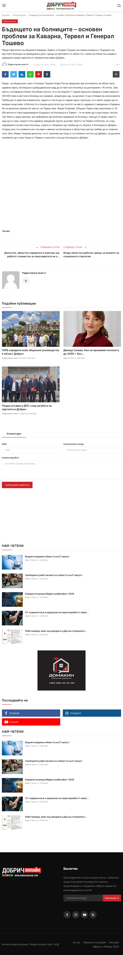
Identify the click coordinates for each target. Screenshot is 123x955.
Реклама (114, 942)
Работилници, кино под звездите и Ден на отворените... (56, 631)
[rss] (93, 914)
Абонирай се (112, 897)
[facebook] (67, 914)
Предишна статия (49, 247)
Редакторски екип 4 (34, 272)
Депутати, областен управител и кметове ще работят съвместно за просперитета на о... (31, 254)
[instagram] (75, 914)
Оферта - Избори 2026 (106, 946)
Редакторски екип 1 (10, 358)
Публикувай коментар (17, 484)
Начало (5, 15)
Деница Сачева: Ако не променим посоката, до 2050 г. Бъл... (91, 352)
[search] (119, 5)
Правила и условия (94, 942)
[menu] (4, 5)
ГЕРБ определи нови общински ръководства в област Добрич (30, 352)
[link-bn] (61, 670)
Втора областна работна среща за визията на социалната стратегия (91, 254)
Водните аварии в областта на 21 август (47, 556)
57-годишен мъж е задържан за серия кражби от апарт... (57, 612)
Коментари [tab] (14, 433)
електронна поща (73, 443)
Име (4, 443)
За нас (76, 942)
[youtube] (84, 914)
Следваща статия (73, 247)
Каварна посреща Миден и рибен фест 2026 (49, 593)
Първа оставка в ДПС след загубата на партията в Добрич (27, 407)
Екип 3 (66, 358)
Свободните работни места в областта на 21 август (53, 575)
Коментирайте (10, 457)
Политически (19, 15)
